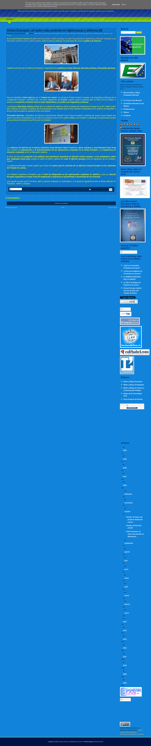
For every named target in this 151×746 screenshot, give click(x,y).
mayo (126, 578)
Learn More (116, 4)
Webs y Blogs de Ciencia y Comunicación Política (133, 389)
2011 (125, 657)
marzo (126, 595)
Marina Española (55, 33)
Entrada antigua (112, 207)
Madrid (67, 19)
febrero (127, 604)
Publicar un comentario (61, 203)
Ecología (56, 19)
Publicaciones (129, 109)
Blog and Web (99, 741)
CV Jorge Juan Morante (132, 100)
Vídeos (126, 112)
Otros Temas (89, 19)
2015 (125, 622)
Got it (124, 4)
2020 (125, 450)
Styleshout (79, 741)
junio (126, 569)
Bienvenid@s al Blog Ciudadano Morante (131, 94)
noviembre (128, 503)
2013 (125, 639)
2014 (125, 630)
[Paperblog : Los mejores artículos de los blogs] (125, 316)
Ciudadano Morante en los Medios (133, 105)
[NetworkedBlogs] (132, 405)
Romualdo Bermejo (98, 33)
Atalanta (36, 33)
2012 (125, 648)
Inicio (9, 19)
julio (126, 560)
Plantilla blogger (88, 741)
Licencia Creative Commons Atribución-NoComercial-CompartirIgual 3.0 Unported (132, 732)
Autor (101, 19)
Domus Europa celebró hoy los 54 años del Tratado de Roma (132, 290)
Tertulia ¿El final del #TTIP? (133, 527)
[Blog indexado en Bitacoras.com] (125, 309)
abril (126, 587)
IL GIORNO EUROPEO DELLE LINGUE (132, 278)
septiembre (128, 543)
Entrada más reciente (11, 207)
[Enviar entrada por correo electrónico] (110, 189)
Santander (106, 33)
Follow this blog (132, 407)
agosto (127, 552)
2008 (125, 683)
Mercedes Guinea (64, 33)
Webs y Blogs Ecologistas (133, 385)
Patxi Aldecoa (73, 33)
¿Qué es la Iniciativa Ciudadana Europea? (131, 267)
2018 (125, 468)
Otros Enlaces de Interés (133, 399)
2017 (125, 476)
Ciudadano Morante (63, 741)
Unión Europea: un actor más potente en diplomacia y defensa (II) (54, 30)
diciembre (128, 494)
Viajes (77, 19)
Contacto (127, 115)
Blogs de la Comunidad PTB (132, 395)
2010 (125, 665)
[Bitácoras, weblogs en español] (125, 699)
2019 (125, 459)
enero (126, 613)
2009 (125, 674)
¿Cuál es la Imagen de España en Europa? (132, 283)
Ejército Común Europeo (45, 33)
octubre (127, 511)
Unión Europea (22, 19)
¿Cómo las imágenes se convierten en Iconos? (132, 272)
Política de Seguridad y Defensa (85, 33)
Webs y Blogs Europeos (132, 381)
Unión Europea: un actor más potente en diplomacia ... (135, 534)
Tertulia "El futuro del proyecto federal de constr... (134, 519)
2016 (125, 485)
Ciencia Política (40, 19)
